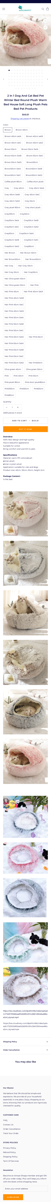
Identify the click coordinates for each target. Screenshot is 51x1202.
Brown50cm (32, 162)
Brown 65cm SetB (13, 155)
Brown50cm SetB (34, 169)
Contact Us (8, 1124)
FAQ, (5, 1120)
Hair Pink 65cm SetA (14, 343)
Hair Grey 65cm (12, 272)
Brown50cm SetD (34, 175)
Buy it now (25, 429)
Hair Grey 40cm (25, 266)
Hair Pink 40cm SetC (14, 304)
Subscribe (13, 1197)
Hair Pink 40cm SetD (14, 311)
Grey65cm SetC (31, 240)
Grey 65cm (30, 201)
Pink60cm (38, 388)
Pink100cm (10, 388)
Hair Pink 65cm (36, 337)
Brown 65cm (10, 149)
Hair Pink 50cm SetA (14, 317)
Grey (7, 188)
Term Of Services (11, 1161)
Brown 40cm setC (13, 143)
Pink (7, 376)
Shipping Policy (10, 1042)
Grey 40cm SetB (12, 194)
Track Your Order (11, 1133)
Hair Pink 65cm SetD (14, 363)
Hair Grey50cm (31, 272)
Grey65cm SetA (26, 233)
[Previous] (3, 79)
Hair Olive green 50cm (15, 285)
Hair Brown (10, 253)
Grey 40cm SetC (32, 194)
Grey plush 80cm (12, 207)
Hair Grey (9, 266)
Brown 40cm (22, 130)
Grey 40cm (19, 188)
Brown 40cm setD (34, 143)
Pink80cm (9, 395)
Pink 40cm (19, 376)
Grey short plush (32, 207)
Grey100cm (10, 214)
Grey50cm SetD (31, 227)
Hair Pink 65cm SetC (14, 356)
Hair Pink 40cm (12, 291)
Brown (8, 130)
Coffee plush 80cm (13, 181)
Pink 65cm (33, 376)
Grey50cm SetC (12, 227)
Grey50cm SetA (12, 220)
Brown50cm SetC (13, 175)
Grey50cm (24, 214)
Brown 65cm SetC (34, 155)
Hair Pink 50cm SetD (14, 337)
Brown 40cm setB (34, 136)
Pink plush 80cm (12, 382)
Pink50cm (24, 388)
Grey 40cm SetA (36, 188)
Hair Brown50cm (12, 259)
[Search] (43, 9)
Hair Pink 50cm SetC (14, 330)
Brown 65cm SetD (13, 162)
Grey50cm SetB (31, 220)
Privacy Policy (9, 1148)
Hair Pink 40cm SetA (33, 291)
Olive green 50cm (34, 369)
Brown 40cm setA (13, 136)
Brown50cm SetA (13, 169)
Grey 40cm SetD (12, 201)
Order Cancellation (11, 1050)
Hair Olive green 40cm (15, 278)
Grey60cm (9, 233)
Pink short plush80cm (35, 382)
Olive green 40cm (13, 369)
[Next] (47, 79)
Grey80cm (29, 246)
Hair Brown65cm (33, 259)
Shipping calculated (20, 118)
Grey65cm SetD (12, 246)
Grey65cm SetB (12, 240)
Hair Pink (34, 285)
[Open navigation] (3, 9)
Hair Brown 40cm (28, 253)
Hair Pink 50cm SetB (14, 324)
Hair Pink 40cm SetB (14, 298)
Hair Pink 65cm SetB (14, 350)
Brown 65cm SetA (29, 149)
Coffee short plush (35, 181)
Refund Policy (9, 1152)
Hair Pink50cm (35, 363)
